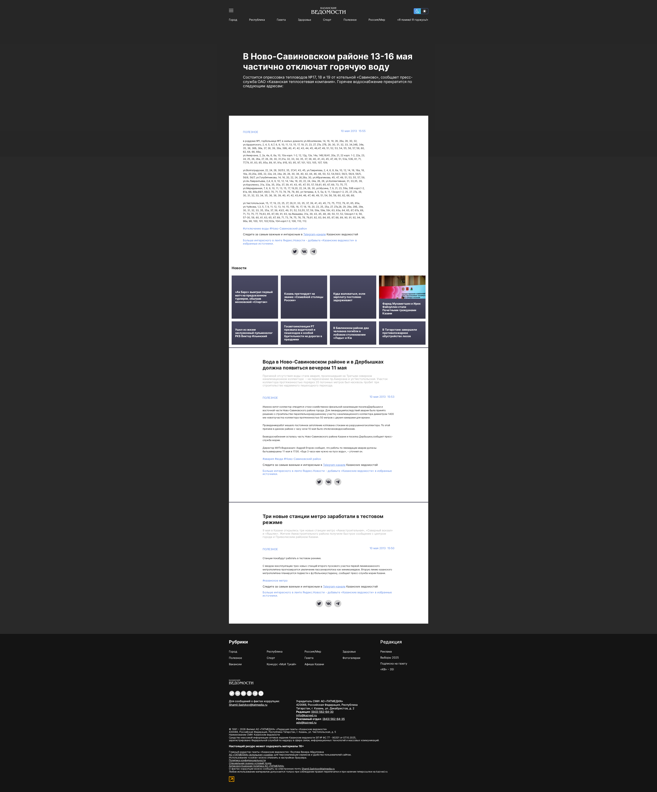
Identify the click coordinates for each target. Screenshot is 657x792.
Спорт (327, 19)
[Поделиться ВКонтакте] (304, 251)
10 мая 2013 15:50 (382, 548)
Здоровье (304, 19)
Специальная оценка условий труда (250, 763)
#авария (269, 459)
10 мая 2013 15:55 (353, 131)
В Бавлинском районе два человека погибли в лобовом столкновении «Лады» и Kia (351, 333)
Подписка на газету (393, 663)
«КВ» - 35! (387, 669)
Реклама (386, 651)
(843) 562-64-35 (334, 719)
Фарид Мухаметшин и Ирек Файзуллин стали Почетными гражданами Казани (401, 308)
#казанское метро (275, 580)
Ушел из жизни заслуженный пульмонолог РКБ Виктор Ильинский (254, 333)
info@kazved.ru (306, 715)
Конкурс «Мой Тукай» (281, 664)
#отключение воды (256, 228)
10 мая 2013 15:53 (382, 396)
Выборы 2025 (389, 657)
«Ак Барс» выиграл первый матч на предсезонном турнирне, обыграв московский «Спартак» (254, 297)
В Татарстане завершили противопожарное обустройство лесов (399, 333)
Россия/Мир (377, 19)
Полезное (350, 19)
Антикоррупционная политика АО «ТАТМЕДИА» (256, 765)
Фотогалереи (351, 658)
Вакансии (235, 664)
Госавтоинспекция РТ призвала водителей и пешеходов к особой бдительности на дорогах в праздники (303, 333)
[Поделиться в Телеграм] (313, 251)
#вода (279, 459)
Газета (281, 19)
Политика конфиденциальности (247, 760)
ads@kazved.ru (306, 722)
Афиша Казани (314, 664)
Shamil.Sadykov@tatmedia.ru (248, 704)
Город (233, 19)
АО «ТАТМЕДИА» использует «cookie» (251, 754)
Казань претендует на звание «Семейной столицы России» (303, 297)
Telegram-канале (314, 234)
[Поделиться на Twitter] (295, 251)
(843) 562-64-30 (322, 711)
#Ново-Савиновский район (288, 228)
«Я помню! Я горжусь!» (412, 19)
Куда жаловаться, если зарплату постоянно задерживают (349, 297)
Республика (257, 19)
